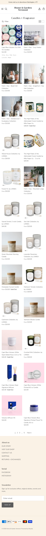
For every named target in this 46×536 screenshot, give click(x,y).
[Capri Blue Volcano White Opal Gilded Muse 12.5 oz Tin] (12, 340)
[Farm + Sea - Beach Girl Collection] (12, 73)
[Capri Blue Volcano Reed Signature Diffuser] (12, 373)
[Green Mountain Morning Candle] (12, 242)
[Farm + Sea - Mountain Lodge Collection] (34, 176)
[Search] (7, 9)
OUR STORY (6, 446)
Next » (29, 433)
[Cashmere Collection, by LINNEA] (12, 307)
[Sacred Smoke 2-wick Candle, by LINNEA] (12, 209)
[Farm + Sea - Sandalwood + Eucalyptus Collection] (12, 106)
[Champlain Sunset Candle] (12, 274)
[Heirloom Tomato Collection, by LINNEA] (34, 274)
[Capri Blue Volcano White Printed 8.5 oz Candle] (34, 373)
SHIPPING (5, 456)
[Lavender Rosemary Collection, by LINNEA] (34, 242)
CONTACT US (7, 453)
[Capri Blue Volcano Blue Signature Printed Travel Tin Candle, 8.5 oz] (34, 405)
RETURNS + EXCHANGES (11, 459)
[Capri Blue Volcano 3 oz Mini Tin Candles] (12, 35)
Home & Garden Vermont (13, 529)
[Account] (39, 9)
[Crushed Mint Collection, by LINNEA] (34, 340)
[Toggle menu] (2, 9)
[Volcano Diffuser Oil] (12, 405)
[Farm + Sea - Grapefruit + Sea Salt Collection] (34, 73)
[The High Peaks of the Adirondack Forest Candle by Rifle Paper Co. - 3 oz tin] (34, 141)
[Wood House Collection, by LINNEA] (12, 141)
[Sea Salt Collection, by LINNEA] (34, 209)
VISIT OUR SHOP (8, 449)
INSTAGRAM (6, 476)
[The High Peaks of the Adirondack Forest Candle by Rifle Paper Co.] (34, 106)
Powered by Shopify (27, 529)
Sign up (7, 505)
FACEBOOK (6, 472)
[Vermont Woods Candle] (34, 307)
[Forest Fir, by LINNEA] (12, 176)
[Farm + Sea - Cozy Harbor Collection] (34, 35)
